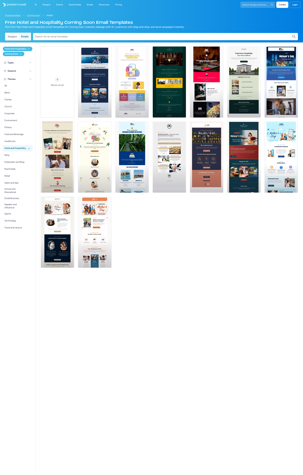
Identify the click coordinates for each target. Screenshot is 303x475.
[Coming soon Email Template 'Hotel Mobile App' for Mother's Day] (281, 157)
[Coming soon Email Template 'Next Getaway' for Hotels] (57, 157)
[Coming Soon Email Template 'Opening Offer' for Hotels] (169, 82)
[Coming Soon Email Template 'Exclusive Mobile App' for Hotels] (132, 82)
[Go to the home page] (13, 5)
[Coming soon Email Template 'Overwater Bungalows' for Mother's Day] (281, 82)
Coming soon (33, 15)
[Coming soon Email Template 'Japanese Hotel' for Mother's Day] (57, 232)
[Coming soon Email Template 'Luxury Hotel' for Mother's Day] (244, 157)
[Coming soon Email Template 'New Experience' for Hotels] (206, 157)
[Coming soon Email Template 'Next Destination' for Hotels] (94, 82)
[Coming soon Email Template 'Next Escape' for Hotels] (94, 157)
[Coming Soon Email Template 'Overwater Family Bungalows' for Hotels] (132, 157)
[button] (30, 63)
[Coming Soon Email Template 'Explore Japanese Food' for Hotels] (206, 82)
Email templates (13, 15)
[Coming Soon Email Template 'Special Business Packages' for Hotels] (169, 157)
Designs (12, 36)
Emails (24, 36)
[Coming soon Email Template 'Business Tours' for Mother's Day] (94, 232)
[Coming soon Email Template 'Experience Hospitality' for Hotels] (244, 82)
